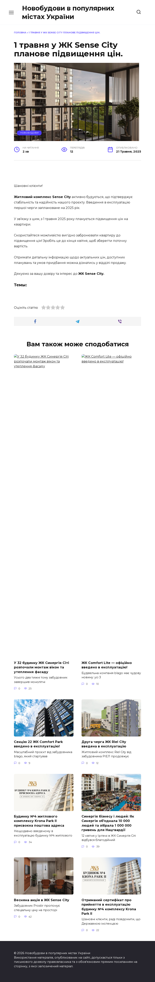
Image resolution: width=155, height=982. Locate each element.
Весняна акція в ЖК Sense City (41, 900)
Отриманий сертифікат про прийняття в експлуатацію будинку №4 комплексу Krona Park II (109, 906)
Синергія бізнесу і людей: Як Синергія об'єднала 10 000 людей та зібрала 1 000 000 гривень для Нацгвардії (108, 823)
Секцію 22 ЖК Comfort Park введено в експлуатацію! (38, 744)
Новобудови (29, 132)
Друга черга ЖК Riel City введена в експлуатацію (104, 744)
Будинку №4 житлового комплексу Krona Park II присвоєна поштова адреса (39, 820)
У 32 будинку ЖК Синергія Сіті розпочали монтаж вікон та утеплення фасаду (41, 667)
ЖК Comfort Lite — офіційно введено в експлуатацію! (107, 665)
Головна (20, 32)
